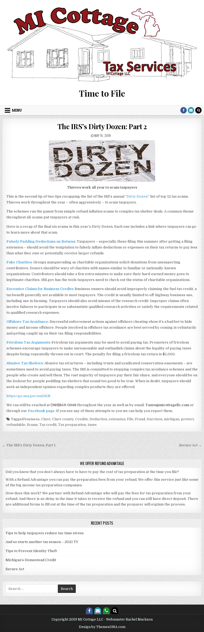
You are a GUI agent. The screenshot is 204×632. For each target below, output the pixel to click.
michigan (171, 419)
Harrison (154, 419)
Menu (17, 110)
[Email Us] (191, 110)
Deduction (98, 419)
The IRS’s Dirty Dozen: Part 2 (102, 126)
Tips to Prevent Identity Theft (31, 551)
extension (117, 419)
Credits (81, 419)
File (130, 419)
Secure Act (15, 569)
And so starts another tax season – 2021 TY (42, 542)
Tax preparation (72, 425)
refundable (15, 425)
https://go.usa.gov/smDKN (28, 396)
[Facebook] (183, 110)
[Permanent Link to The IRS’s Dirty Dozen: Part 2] (102, 161)
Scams (32, 425)
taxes (92, 425)
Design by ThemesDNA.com (102, 627)
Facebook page (41, 411)
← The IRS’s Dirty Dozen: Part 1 (29, 445)
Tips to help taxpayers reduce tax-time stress (45, 533)
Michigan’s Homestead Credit (31, 560)
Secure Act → (190, 445)
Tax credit (48, 425)
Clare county (63, 419)
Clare (45, 419)
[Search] (198, 110)
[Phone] (106, 610)
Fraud (140, 419)
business (32, 419)
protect (187, 419)
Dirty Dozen (137, 196)
